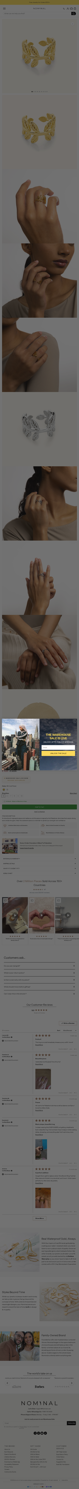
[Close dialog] (74, 721)
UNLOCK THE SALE (58, 753)
